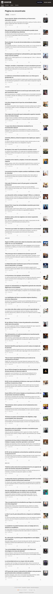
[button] (2, 5)
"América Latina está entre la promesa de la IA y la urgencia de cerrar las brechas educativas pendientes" (23, 467)
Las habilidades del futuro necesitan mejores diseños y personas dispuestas (21, 298)
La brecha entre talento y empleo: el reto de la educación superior (21, 160)
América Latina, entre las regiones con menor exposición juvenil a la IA (21, 217)
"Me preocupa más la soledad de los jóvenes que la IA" (20, 253)
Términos (28, 587)
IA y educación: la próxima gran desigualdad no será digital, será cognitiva (22, 538)
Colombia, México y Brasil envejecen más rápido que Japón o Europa (22, 138)
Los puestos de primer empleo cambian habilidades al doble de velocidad (22, 172)
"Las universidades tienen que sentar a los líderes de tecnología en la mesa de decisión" (20, 550)
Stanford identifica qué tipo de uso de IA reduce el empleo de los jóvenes (22, 346)
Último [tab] (7, 14)
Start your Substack (23, 590)
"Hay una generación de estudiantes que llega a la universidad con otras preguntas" (23, 503)
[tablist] (10, 14)
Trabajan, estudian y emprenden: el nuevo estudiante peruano (23, 65)
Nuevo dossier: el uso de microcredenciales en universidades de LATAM (23, 42)
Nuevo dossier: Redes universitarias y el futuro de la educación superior (20, 19)
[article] (26, 23)
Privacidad (24, 587)
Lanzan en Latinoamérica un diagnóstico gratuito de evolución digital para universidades (23, 286)
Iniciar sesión (47, 2)
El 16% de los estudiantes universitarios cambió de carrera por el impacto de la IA (23, 452)
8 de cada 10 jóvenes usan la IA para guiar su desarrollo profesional (21, 184)
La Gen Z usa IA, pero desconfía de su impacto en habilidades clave (23, 514)
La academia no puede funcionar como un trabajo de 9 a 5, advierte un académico (22, 526)
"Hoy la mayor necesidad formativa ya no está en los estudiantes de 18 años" (20, 358)
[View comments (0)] (17, 27)
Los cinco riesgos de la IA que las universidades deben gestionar (21, 103)
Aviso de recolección (35, 587)
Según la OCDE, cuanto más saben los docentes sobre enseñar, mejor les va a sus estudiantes (23, 242)
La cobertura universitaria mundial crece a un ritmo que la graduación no (22, 76)
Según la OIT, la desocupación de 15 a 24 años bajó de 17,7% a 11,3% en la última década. (23, 58)
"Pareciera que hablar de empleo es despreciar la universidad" (23, 228)
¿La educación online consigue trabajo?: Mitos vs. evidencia (22, 195)
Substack (20, 592)
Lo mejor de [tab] (13, 14)
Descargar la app (32, 590)
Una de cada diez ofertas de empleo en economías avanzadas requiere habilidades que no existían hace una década (23, 491)
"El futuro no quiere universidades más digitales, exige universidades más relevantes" (21, 417)
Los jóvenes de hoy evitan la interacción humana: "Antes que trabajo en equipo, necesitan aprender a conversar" (22, 441)
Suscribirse (39, 2)
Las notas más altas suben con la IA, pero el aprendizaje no (22, 309)
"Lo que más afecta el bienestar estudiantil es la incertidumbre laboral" (19, 126)
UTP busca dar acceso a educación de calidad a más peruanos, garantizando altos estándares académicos (23, 572)
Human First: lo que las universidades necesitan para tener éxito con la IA (22, 206)
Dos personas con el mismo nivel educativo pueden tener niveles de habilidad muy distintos (21, 31)
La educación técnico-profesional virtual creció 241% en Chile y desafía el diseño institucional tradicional (23, 479)
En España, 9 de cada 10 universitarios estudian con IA (21, 149)
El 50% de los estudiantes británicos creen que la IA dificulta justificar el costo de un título (22, 382)
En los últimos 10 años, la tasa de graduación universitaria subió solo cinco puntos (22, 323)
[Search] (46, 14)
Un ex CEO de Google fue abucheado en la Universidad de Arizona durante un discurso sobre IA (21, 370)
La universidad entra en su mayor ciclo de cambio (19, 561)
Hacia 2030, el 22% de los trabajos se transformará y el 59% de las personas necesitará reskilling (23, 393)
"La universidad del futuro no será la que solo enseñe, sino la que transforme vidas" (22, 91)
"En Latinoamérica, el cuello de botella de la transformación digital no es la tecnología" (22, 335)
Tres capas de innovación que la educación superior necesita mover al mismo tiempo (22, 115)
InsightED (11, 25)
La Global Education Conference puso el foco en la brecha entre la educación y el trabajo (21, 264)
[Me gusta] (6, 27)
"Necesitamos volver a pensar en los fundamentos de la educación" (21, 405)
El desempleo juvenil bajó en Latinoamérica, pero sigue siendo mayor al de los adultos (23, 54)
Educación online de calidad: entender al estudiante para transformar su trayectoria (21, 429)
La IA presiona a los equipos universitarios (17, 275)
